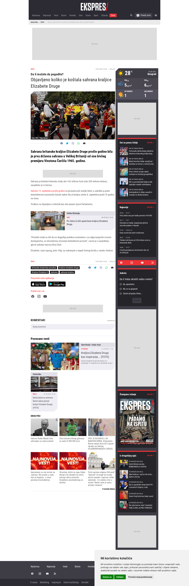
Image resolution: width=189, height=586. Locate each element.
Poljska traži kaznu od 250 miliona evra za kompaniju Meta (137, 240)
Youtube (45, 296)
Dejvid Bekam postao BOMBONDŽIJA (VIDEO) (137, 464)
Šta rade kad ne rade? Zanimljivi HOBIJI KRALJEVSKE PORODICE (137, 505)
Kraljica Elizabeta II (40, 272)
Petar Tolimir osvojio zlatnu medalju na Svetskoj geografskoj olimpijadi (137, 172)
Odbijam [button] (120, 577)
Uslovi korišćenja (71, 582)
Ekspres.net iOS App (38, 284)
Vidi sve (149, 143)
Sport (96, 15)
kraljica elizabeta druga (69, 268)
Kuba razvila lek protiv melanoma (137, 231)
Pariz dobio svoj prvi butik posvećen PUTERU (137, 214)
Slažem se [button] (107, 577)
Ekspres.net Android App (57, 284)
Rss (152, 262)
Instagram (39, 296)
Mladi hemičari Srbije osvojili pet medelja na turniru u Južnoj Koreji (137, 161)
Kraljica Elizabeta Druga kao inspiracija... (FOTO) (73, 356)
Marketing (44, 582)
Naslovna (36, 15)
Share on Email (84, 143)
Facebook (33, 296)
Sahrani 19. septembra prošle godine (48, 191)
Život (113, 15)
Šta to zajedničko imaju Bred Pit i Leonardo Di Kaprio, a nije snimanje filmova (137, 484)
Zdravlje (104, 15)
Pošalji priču (146, 15)
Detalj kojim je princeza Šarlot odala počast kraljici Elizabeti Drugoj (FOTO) (44, 392)
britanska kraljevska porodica (44, 268)
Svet (81, 15)
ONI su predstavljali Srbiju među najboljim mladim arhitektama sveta (137, 182)
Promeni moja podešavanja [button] (140, 577)
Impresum (56, 582)
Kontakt (84, 582)
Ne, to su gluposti (130, 289)
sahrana (54, 272)
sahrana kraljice (67, 272)
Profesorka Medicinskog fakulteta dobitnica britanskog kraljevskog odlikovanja (137, 151)
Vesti (56, 15)
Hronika (72, 15)
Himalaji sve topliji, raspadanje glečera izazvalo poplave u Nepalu (137, 223)
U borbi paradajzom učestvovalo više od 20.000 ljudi (137, 250)
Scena (88, 15)
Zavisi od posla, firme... (132, 293)
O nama (33, 582)
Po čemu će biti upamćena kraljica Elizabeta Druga (73, 220)
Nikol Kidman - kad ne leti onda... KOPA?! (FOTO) (137, 474)
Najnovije (47, 15)
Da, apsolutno (128, 284)
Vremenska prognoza (137, 73)
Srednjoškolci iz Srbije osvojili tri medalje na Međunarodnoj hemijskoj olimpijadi (137, 192)
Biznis (63, 15)
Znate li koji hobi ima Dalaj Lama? (137, 495)
